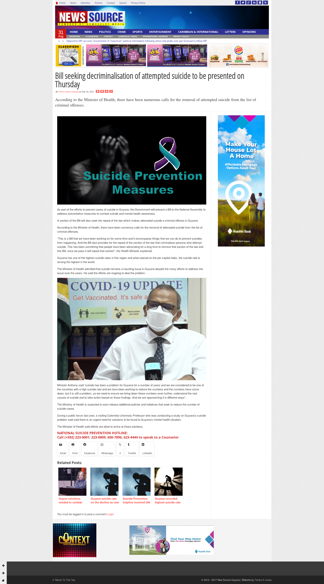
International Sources (155, 36)
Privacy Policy (138, 3)
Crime (122, 32)
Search (123, 3)
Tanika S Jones (263, 580)
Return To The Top (63, 580)
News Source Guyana (68, 91)
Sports (137, 32)
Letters (230, 32)
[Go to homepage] (3, 580)
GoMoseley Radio (127, 36)
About (73, 3)
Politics (105, 32)
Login (110, 514)
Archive (98, 3)
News (88, 32)
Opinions (249, 32)
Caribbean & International (198, 32)
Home (62, 3)
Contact (111, 3)
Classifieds (92, 36)
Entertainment (160, 32)
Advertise (85, 3)
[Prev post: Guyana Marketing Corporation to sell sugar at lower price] (3, 565)
